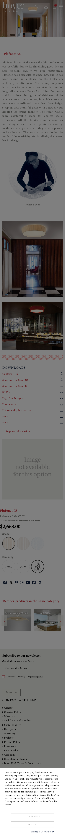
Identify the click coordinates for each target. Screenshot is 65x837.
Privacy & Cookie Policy (42, 831)
